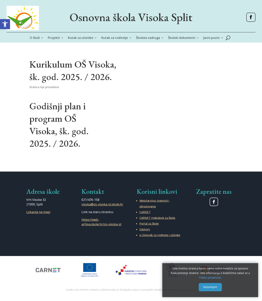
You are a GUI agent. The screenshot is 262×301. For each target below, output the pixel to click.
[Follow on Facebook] (250, 17)
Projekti (54, 38)
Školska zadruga (148, 38)
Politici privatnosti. (210, 277)
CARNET (145, 212)
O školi (35, 38)
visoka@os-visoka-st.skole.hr (102, 204)
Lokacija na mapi (38, 212)
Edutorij (144, 229)
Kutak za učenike (80, 38)
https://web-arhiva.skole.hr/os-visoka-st (101, 222)
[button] (5, 24)
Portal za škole (149, 223)
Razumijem (210, 287)
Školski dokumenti (181, 38)
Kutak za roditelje (114, 38)
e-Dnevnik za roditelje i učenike (159, 235)
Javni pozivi (211, 38)
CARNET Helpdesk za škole (157, 218)
